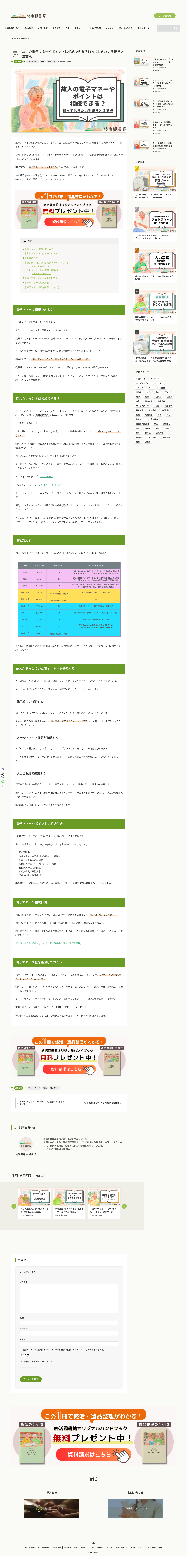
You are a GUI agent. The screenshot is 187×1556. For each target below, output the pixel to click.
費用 (167, 428)
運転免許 (159, 433)
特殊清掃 (139, 410)
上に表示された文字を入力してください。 (38, 1362)
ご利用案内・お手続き (50, 485)
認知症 (148, 428)
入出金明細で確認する (41, 274)
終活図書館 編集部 (26, 1154)
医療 (147, 397)
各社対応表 (32, 258)
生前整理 (152, 410)
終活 (168, 415)
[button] (3, 770)
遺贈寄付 (166, 437)
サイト (23, 1339)
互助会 (139, 392)
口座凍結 (157, 397)
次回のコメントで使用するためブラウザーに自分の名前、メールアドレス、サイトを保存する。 (64, 1350)
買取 (158, 428)
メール (24, 1329)
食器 (138, 442)
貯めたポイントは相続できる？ (42, 253)
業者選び (168, 406)
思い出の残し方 (142, 406)
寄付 (138, 401)
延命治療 (148, 401)
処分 (138, 397)
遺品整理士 (153, 437)
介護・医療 (56, 1547)
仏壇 (158, 392)
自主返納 (154, 419)
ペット (151, 388)
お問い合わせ (164, 16)
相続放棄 (148, 415)
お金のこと (140, 379)
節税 (159, 415)
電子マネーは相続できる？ (40, 249)
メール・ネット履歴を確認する (45, 270)
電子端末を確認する (40, 266)
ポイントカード (32, 61)
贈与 (138, 433)
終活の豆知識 (97, 1547)
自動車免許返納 (142, 424)
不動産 (162, 388)
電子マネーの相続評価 (38, 283)
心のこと (109, 1547)
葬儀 (156, 424)
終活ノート (140, 419)
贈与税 (148, 433)
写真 (167, 392)
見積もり (166, 424)
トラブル (139, 388)
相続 (42, 61)
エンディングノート (144, 383)
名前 (23, 1318)
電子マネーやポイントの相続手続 (43, 278)
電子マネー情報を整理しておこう (43, 287)
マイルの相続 (46, 476)
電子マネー (51, 61)
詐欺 (138, 428)
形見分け (161, 401)
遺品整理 (18, 61)
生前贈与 (165, 410)
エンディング (156, 379)
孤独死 (169, 397)
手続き (156, 406)
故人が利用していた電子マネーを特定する (47, 262)
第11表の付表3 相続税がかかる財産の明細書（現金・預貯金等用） (48, 943)
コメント (25, 1282)
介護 (149, 392)
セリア (160, 383)
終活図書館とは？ (32, 1547)
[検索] (175, 28)
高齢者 (148, 442)
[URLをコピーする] (3, 786)
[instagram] (93, 1542)
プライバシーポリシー (153, 1547)
